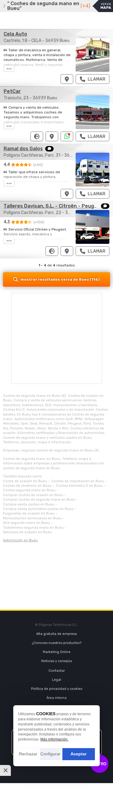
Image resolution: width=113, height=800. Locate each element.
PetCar (12, 91)
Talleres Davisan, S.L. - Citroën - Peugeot (53, 206)
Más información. (54, 739)
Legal (56, 680)
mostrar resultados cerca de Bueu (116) (60, 279)
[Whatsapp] (67, 136)
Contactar (57, 671)
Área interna (56, 698)
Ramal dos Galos (23, 148)
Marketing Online (57, 652)
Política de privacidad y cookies (56, 689)
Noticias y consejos (56, 661)
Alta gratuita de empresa (56, 634)
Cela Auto (15, 34)
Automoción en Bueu (20, 540)
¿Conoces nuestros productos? (56, 643)
